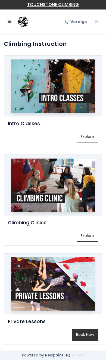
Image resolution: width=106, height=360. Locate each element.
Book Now (85, 334)
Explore (87, 136)
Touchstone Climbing (53, 4)
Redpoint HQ (57, 355)
